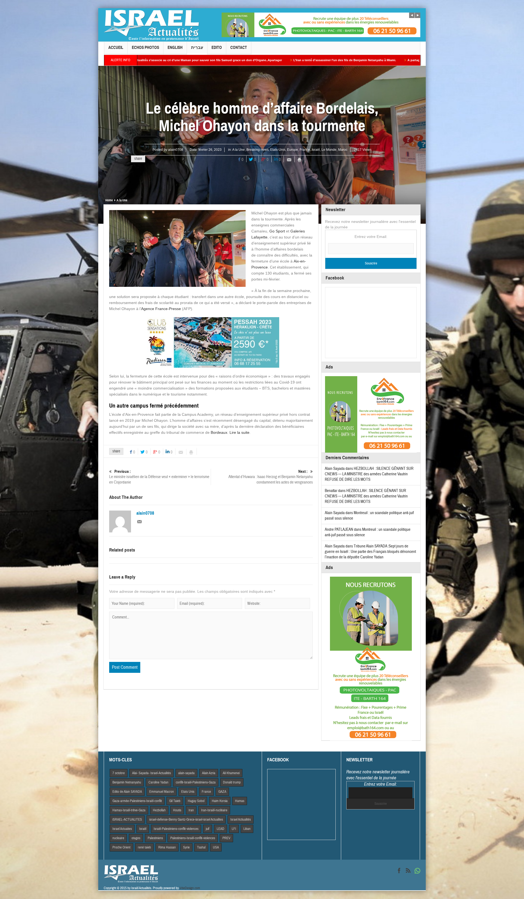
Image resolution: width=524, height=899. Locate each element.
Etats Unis (187, 791)
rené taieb (144, 847)
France (305, 150)
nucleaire (118, 838)
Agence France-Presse (161, 308)
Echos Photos (145, 47)
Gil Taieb (174, 801)
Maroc (342, 150)
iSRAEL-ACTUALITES (127, 819)
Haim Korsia (220, 801)
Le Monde (329, 150)
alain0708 (175, 150)
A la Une (238, 150)
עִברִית (197, 47)
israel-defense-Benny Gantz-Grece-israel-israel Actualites (186, 819)
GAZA (222, 791)
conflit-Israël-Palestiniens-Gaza (196, 782)
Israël (316, 150)
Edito (217, 47)
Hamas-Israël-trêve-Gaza (128, 810)
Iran (191, 810)
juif (207, 829)
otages (136, 838)
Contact (238, 47)
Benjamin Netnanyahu (126, 782)
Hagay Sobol (196, 801)
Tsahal (201, 847)
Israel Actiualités (240, 819)
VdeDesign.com (190, 888)
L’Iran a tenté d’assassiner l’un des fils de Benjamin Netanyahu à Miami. (257, 60)
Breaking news (257, 150)
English (175, 47)
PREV (226, 838)
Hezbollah (159, 810)
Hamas (239, 801)
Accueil (115, 47)
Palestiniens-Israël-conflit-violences (192, 838)
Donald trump (232, 782)
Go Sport (277, 231)
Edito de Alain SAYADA (127, 791)
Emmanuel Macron (161, 791)
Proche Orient (121, 847)
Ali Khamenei (231, 773)
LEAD (220, 829)
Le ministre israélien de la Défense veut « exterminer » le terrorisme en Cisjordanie (159, 477)
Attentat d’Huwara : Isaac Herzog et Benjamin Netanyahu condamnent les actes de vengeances (270, 477)
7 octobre (118, 773)
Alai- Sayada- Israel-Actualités (151, 773)
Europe (292, 150)
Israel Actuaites (122, 829)
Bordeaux (219, 432)
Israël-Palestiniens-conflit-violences (176, 829)
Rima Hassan (167, 847)
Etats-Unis (277, 150)
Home (109, 200)
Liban (247, 829)
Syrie (186, 847)
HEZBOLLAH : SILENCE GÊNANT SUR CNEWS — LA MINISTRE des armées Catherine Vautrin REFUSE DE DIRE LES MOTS (369, 474)
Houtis (177, 810)
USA (216, 847)
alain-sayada (186, 773)
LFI (234, 829)
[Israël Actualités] (151, 25)
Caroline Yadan (158, 782)
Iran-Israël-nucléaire (214, 810)
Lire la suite (239, 432)
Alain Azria (208, 773)
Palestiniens (155, 838)
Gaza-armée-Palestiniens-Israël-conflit (137, 801)
